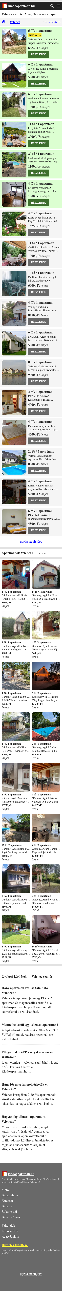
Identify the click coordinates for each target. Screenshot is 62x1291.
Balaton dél (9, 1211)
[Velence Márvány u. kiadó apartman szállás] (14, 343)
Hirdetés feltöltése (15, 1245)
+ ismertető (52, 22)
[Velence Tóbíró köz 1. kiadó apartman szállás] (14, 253)
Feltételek (8, 1225)
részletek (38, 54)
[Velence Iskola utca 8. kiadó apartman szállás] (14, 164)
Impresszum (10, 1231)
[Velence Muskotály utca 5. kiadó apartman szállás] (14, 134)
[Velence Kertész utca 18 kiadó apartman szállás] (14, 313)
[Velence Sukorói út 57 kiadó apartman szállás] (14, 462)
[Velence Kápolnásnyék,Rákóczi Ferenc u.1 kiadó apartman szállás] (14, 75)
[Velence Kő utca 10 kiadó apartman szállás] (14, 41)
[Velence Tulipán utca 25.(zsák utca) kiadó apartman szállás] (14, 492)
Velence (15, 22)
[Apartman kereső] (53, 6)
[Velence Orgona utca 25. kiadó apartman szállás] (14, 104)
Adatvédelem (10, 1236)
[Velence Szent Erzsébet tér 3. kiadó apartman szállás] (14, 521)
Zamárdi (7, 1200)
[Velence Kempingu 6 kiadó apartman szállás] (14, 372)
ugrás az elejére (31, 541)
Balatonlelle (10, 1195)
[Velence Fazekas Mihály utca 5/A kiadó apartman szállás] (14, 194)
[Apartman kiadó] (4, 6)
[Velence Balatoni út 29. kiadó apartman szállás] (14, 283)
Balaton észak (11, 1217)
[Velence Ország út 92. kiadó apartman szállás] (14, 432)
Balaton (7, 1206)
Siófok (6, 1189)
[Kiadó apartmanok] (2, 22)
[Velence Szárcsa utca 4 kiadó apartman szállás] (14, 224)
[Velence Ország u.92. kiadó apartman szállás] (14, 402)
